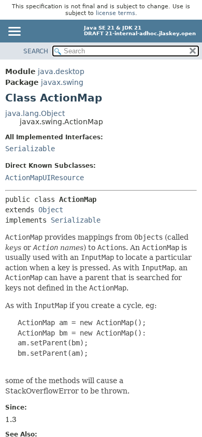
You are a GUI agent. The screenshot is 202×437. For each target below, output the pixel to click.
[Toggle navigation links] (14, 32)
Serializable (30, 148)
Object (50, 210)
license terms (115, 13)
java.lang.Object (35, 113)
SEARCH (35, 51)
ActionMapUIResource (44, 177)
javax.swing (62, 82)
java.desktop (61, 71)
